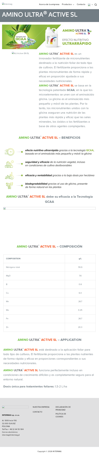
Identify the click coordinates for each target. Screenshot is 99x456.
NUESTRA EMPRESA (41, 407)
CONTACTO (37, 412)
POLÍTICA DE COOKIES (61, 415)
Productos (67, 4)
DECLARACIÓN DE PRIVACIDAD (63, 408)
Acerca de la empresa (49, 4)
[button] (73, 4)
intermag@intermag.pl (11, 435)
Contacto (81, 4)
